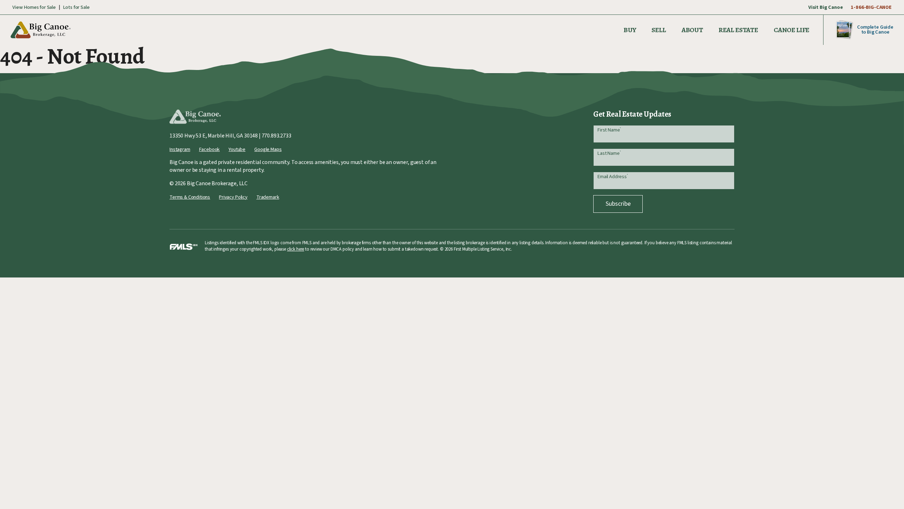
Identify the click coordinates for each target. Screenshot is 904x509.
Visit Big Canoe (825, 7)
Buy (630, 30)
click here (295, 249)
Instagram (180, 149)
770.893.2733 (276, 136)
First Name (609, 130)
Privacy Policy (233, 197)
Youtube (236, 149)
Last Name (608, 153)
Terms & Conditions (190, 197)
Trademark (267, 197)
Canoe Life (791, 30)
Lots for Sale (76, 7)
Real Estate (738, 30)
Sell (659, 30)
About (692, 30)
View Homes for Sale (34, 7)
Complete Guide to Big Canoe (875, 29)
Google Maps (267, 149)
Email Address (612, 176)
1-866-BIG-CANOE (871, 7)
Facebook (209, 149)
